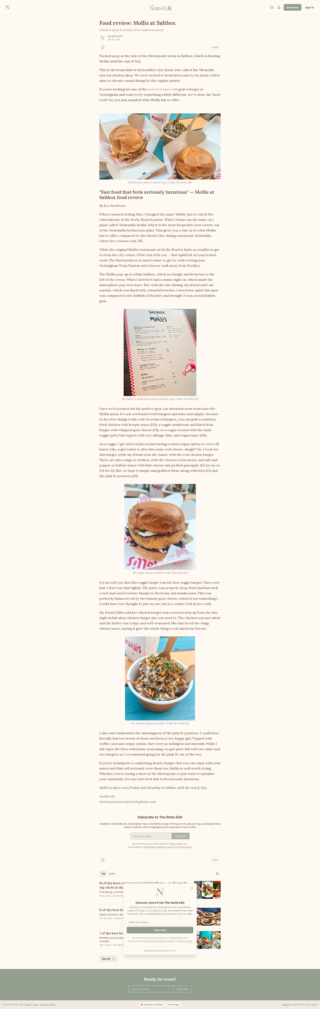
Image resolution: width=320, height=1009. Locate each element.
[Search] (271, 7)
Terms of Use (176, 937)
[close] (192, 888)
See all (106, 958)
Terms (35, 1004)
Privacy (27, 1004)
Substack (286, 1004)
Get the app (173, 1004)
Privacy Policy (185, 941)
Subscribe (292, 7)
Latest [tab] (111, 873)
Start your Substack (153, 1004)
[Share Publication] (279, 7)
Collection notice (47, 1004)
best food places (161, 89)
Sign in (309, 7)
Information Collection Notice (159, 941)
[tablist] (108, 873)
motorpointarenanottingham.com (127, 802)
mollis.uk (107, 796)
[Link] (94, 195)
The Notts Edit (115, 36)
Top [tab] (103, 873)
